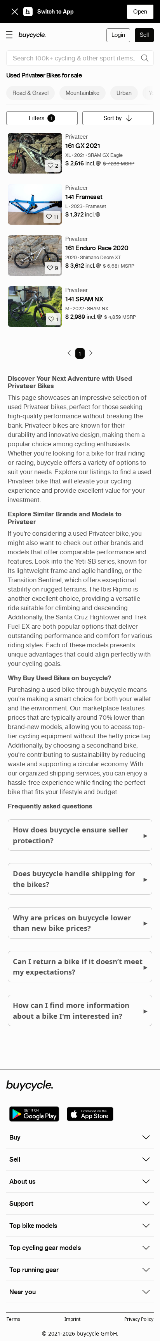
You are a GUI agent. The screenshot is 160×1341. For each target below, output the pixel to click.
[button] (83, 163)
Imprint (72, 1319)
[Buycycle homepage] (32, 35)
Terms (13, 1319)
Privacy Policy (138, 1319)
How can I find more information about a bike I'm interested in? (80, 1010)
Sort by (113, 118)
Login (118, 34)
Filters (40, 118)
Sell (144, 34)
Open (140, 11)
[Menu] (9, 34)
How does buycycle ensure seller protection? (80, 835)
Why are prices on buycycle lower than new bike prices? (80, 923)
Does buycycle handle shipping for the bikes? (80, 878)
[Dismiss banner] (14, 12)
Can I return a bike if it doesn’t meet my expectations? (80, 966)
